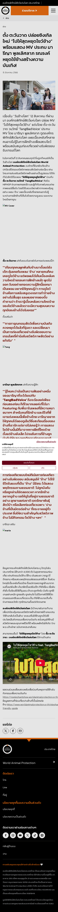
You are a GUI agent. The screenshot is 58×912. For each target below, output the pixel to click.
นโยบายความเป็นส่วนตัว (46, 441)
